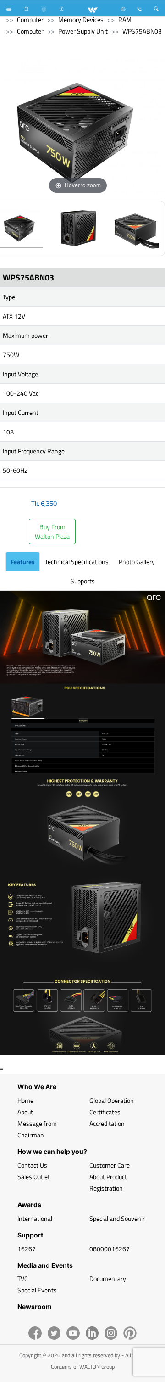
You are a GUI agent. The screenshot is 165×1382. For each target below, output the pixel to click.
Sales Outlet (33, 1176)
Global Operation (111, 1100)
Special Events (37, 1290)
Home (25, 1100)
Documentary (107, 1278)
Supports (83, 581)
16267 (26, 1248)
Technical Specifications (77, 561)
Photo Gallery (137, 561)
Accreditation (107, 1123)
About (25, 1112)
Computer (30, 19)
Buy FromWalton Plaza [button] (52, 531)
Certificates (105, 1112)
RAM (125, 19)
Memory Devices (81, 19)
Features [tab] (23, 561)
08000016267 (109, 1248)
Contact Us (32, 1165)
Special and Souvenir (117, 1218)
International (34, 1218)
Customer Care (109, 1165)
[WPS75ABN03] (78, 228)
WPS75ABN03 (142, 31)
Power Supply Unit (83, 31)
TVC (22, 1278)
